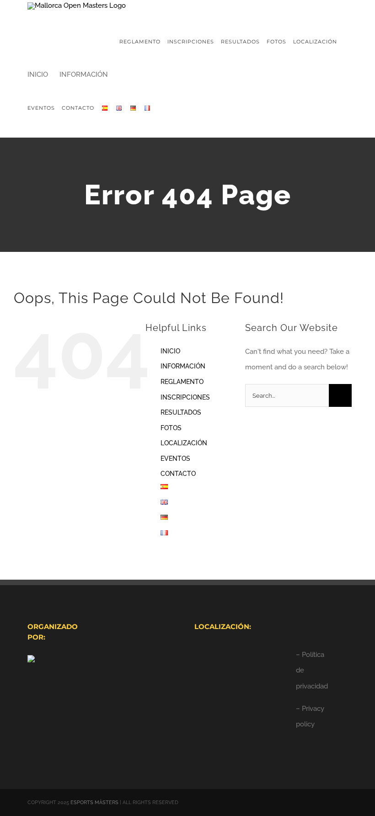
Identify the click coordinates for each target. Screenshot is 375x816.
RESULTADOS (181, 412)
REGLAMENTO (182, 381)
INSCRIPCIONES (185, 397)
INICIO (170, 351)
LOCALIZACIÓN (184, 443)
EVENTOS (175, 458)
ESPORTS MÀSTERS (94, 802)
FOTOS (171, 428)
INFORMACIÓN (183, 366)
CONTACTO (178, 473)
